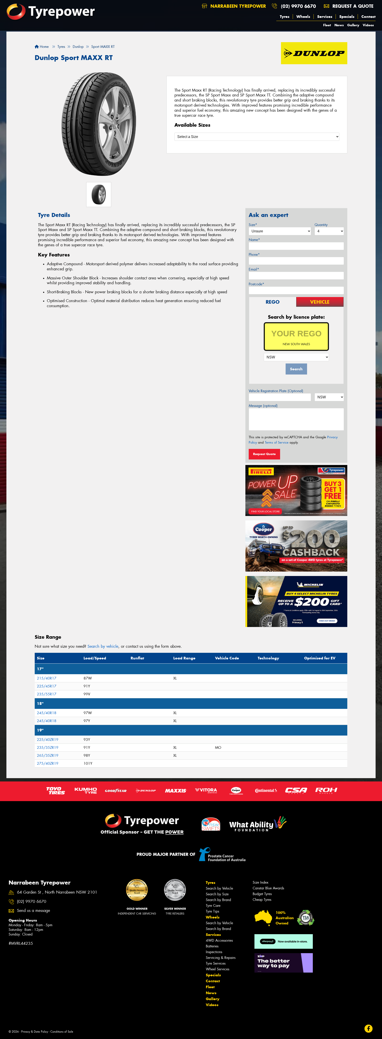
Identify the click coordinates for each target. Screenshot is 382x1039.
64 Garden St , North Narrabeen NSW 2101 (57, 892)
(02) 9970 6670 (298, 6)
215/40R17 (46, 678)
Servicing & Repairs (220, 957)
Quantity (321, 224)
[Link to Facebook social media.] (369, 1028)
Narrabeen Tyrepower (237, 6)
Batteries (212, 946)
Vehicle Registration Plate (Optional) (276, 391)
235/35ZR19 (47, 747)
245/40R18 (46, 713)
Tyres (284, 16)
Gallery (353, 25)
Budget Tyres (262, 894)
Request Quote (264, 454)
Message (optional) (263, 405)
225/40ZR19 (47, 739)
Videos (368, 25)
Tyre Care (213, 905)
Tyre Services (215, 963)
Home (44, 46)
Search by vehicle (103, 646)
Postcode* (256, 284)
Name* (254, 239)
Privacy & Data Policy (34, 1031)
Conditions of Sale (61, 1031)
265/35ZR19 (47, 755)
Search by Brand (218, 900)
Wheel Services (217, 969)
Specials (346, 16)
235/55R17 (46, 694)
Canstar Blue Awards (268, 888)
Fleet (327, 25)
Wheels (303, 16)
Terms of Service (276, 442)
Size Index (260, 882)
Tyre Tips (212, 911)
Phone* (254, 254)
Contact (368, 16)
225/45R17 (46, 686)
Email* (254, 269)
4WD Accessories (219, 940)
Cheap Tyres (262, 899)
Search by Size (217, 894)
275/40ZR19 (47, 763)
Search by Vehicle (219, 888)
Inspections (214, 952)
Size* (253, 224)
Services (324, 16)
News (339, 25)
